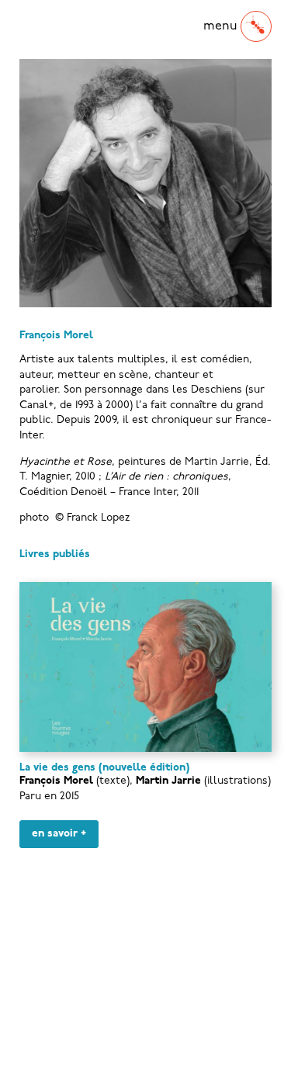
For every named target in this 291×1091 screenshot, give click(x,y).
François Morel (56, 781)
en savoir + (59, 834)
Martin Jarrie (168, 781)
